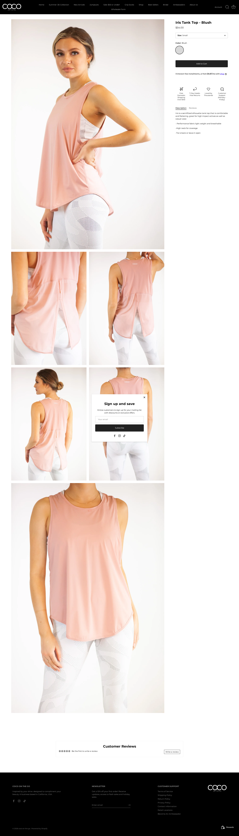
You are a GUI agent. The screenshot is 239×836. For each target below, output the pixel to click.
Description (181, 108)
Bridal (165, 5)
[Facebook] (114, 435)
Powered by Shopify (39, 829)
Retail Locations (165, 810)
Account (218, 7)
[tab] (182, 108)
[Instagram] (119, 435)
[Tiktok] (124, 435)
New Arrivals (79, 5)
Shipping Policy (165, 795)
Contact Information (167, 806)
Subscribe (119, 428)
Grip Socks (129, 5)
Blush (179, 50)
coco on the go (24, 829)
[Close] (144, 397)
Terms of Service (165, 791)
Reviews (193, 108)
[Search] (227, 7)
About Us (194, 5)
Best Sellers (153, 5)
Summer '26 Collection (59, 5)
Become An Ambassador (169, 814)
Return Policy (164, 799)
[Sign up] (129, 805)
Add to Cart (201, 64)
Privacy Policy (164, 802)
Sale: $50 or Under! (111, 5)
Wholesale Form (118, 9)
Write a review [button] (172, 752)
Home (41, 5)
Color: (181, 43)
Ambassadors (179, 5)
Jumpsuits (94, 5)
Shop (141, 5)
